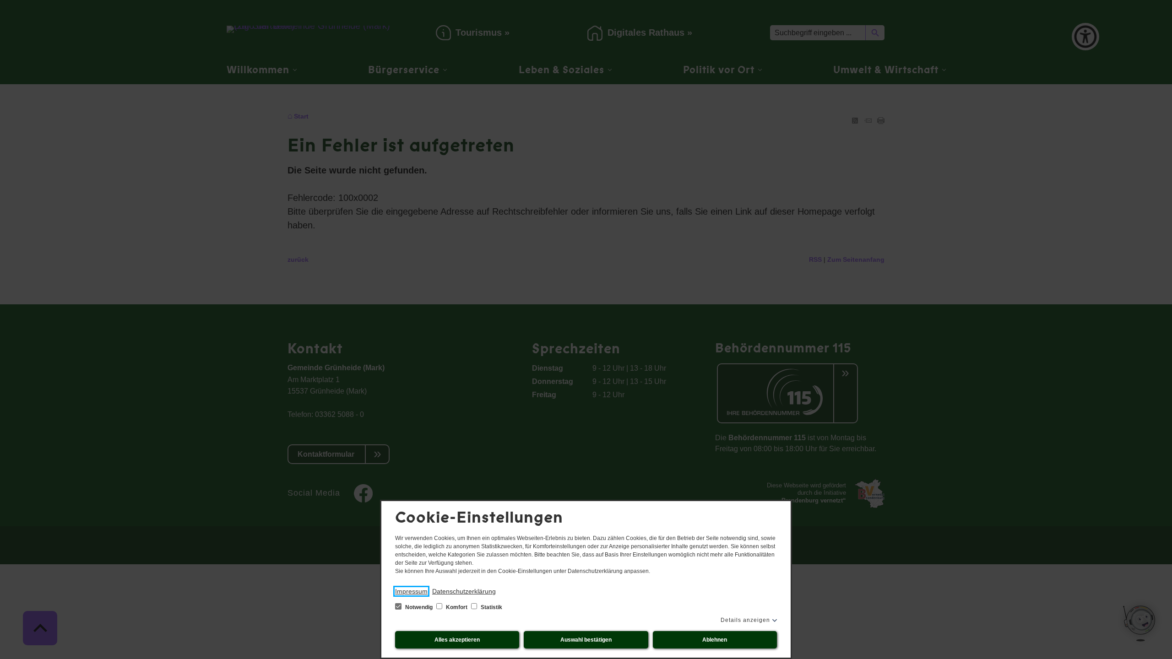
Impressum (411, 591)
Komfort (457, 607)
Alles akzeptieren (457, 640)
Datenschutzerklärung (464, 591)
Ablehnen (714, 640)
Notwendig (419, 607)
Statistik (490, 607)
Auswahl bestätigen (586, 640)
